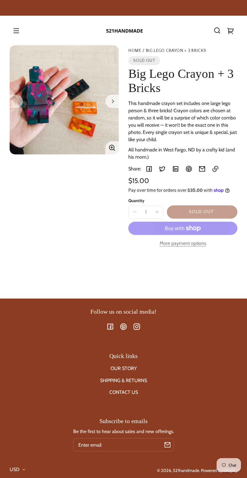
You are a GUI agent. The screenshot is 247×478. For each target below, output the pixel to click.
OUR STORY (124, 368)
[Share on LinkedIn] (175, 169)
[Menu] (16, 30)
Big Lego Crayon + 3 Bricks (176, 51)
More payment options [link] (183, 243)
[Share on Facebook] (149, 169)
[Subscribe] (167, 444)
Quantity (136, 200)
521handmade (186, 470)
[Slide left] (16, 101)
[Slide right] (112, 101)
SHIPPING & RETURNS (123, 380)
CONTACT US (123, 392)
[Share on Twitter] (162, 169)
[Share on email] (202, 169)
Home (134, 51)
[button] (217, 30)
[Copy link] (215, 169)
